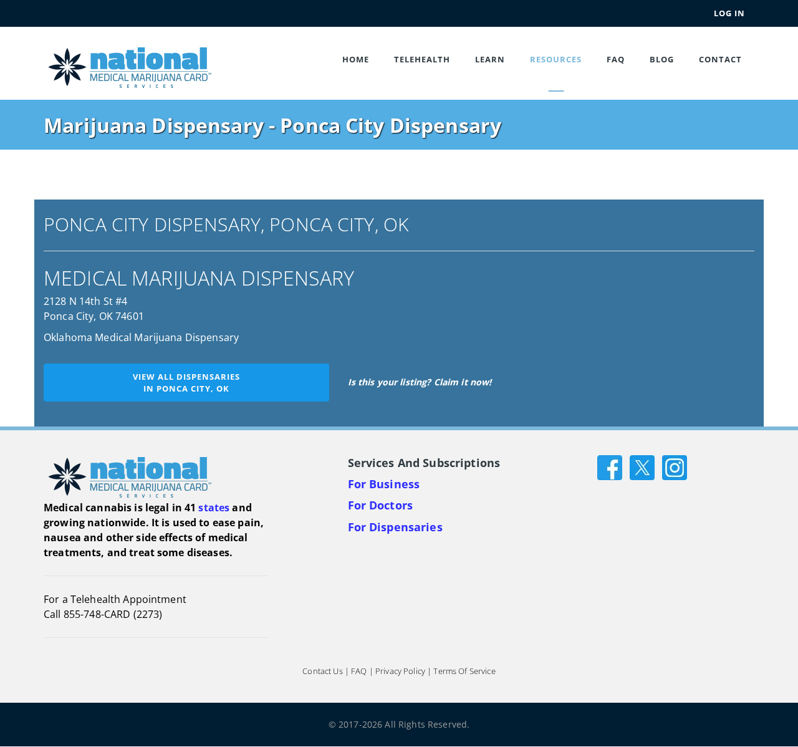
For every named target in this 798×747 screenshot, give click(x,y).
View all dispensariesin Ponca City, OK (186, 382)
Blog (662, 59)
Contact (720, 59)
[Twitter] (642, 467)
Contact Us (322, 671)
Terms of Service (464, 671)
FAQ (616, 59)
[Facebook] (609, 467)
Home (355, 59)
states (213, 507)
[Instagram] (674, 467)
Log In (729, 13)
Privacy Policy (400, 671)
